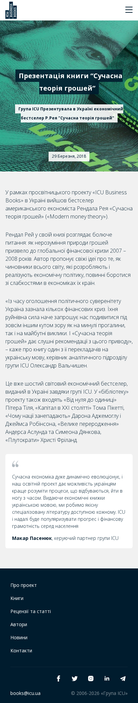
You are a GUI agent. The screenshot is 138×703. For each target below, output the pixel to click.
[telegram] (123, 678)
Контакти (21, 650)
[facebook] (58, 678)
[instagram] (90, 678)
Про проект (23, 585)
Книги (16, 598)
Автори (18, 624)
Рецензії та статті (30, 611)
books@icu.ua (25, 693)
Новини (18, 637)
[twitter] (74, 678)
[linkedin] (107, 678)
